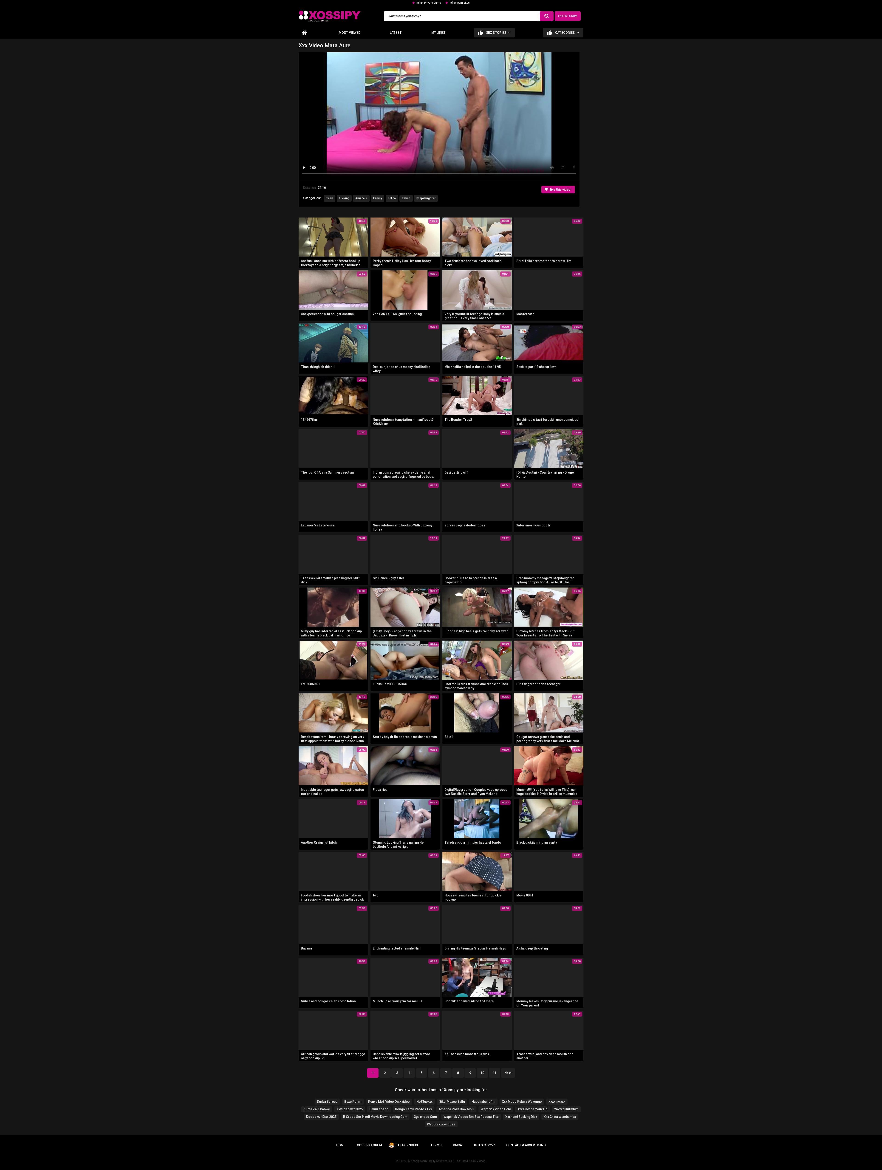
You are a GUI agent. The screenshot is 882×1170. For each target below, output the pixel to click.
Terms (435, 1145)
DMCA (457, 1145)
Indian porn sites (459, 2)
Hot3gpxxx (424, 1101)
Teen (329, 198)
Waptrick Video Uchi (496, 1109)
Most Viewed (349, 32)
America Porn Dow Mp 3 (456, 1109)
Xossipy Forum (369, 1145)
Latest (396, 32)
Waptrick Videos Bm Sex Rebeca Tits (471, 1117)
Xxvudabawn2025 (349, 1109)
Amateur (361, 198)
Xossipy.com (419, 1161)
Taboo (406, 198)
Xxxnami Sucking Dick (521, 1117)
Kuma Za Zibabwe (317, 1109)
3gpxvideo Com (425, 1117)
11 (494, 1073)
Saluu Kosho (378, 1109)
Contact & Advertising (526, 1145)
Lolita (392, 198)
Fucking (344, 198)
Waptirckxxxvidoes (441, 1124)
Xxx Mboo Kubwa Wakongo (522, 1101)
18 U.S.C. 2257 (484, 1145)
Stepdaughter (426, 198)
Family (377, 198)
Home (304, 33)
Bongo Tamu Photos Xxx (413, 1109)
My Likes (438, 32)
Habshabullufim (483, 1101)
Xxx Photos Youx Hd (532, 1109)
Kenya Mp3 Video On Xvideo (389, 1101)
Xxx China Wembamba (560, 1117)
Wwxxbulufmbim (566, 1109)
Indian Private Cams (428, 2)
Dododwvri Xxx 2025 (321, 1117)
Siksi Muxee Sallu (452, 1101)
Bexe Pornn (353, 1101)
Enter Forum (567, 16)
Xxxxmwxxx (556, 1101)
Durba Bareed (327, 1101)
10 (482, 1073)
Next (508, 1073)
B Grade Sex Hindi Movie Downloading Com (375, 1117)
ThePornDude (407, 1145)
